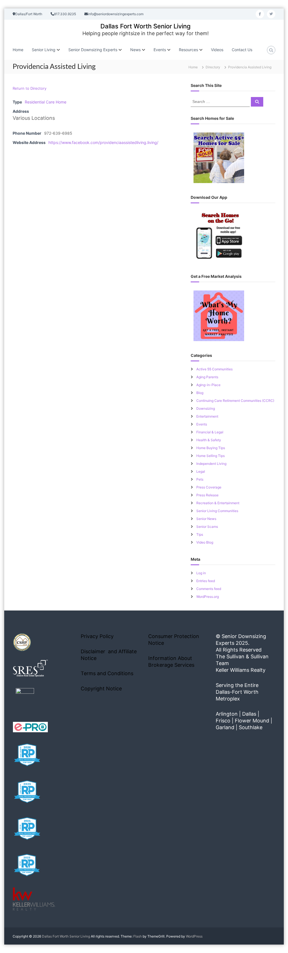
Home (18, 49)
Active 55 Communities (214, 369)
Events (201, 424)
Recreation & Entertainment (217, 503)
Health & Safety (208, 440)
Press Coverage (208, 487)
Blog (199, 393)
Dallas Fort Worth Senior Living (145, 26)
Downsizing (205, 408)
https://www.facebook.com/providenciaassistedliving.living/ (103, 142)
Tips (199, 534)
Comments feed (208, 589)
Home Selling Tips (210, 456)
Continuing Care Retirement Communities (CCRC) (235, 400)
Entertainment (207, 416)
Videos (217, 49)
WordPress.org (207, 596)
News (135, 49)
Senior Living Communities (217, 511)
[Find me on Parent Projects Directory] (25, 699)
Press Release (207, 495)
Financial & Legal (209, 432)
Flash (137, 936)
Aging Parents (207, 377)
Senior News (206, 519)
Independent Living (211, 463)
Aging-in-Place (208, 385)
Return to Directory (29, 88)
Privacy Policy (97, 636)
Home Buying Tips (210, 448)
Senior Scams (207, 526)
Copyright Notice (101, 688)
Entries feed (205, 581)
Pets (199, 479)
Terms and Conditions (107, 673)
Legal (200, 471)
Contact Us (242, 49)
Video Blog (204, 542)
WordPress (194, 936)
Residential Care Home (45, 102)
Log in (201, 573)
